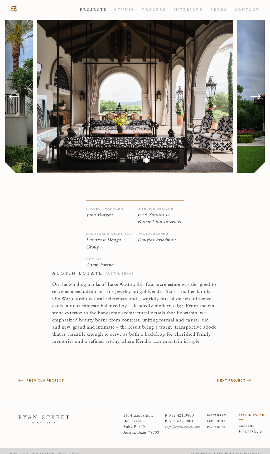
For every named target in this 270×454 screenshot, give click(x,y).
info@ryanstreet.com (182, 427)
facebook (216, 421)
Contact (247, 9)
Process (154, 9)
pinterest (216, 427)
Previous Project (44, 380)
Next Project (232, 380)
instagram (217, 415)
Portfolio (253, 431)
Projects (93, 9)
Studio (124, 9)
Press (219, 9)
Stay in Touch (252, 415)
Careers (247, 425)
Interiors (188, 9)
